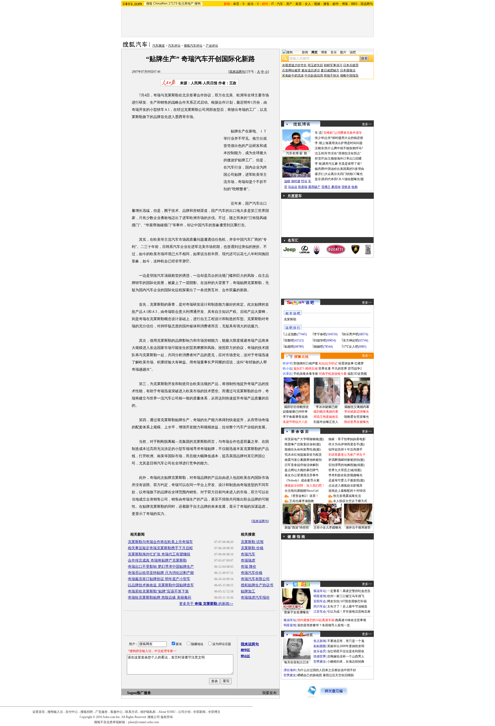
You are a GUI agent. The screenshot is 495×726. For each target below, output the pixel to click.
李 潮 (318, 143)
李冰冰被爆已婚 (326, 407)
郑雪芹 (319, 158)
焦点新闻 (320, 641)
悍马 (304, 181)
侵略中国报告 (349, 75)
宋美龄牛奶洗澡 (293, 75)
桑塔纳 (336, 187)
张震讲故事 (346, 363)
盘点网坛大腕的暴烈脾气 (302, 470)
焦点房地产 (186, 3)
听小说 (287, 368)
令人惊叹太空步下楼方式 (350, 501)
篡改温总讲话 (310, 70)
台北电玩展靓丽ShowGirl (301, 491)
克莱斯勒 (290, 319)
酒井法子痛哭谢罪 (358, 527)
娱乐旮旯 (320, 651)
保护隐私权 (148, 712)
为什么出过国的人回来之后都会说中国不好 (326, 670)
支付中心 (71, 712)
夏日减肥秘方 (330, 70)
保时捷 (295, 181)
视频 (317, 4)
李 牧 (318, 163)
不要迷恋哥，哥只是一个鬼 (345, 641)
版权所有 (167, 717)
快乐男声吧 (350, 334)
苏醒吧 (289, 340)
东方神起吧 (350, 340)
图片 (343, 52)
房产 (289, 4)
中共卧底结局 (313, 75)
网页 (314, 52)
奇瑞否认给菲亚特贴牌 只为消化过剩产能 (161, 573)
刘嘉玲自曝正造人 (326, 422)
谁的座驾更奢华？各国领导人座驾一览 (323, 625)
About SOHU (167, 712)
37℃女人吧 (350, 346)
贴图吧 (289, 346)
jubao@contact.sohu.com (143, 722)
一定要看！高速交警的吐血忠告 (348, 591)
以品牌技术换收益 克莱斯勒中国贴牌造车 (161, 585)
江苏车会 (320, 611)
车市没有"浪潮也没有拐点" (343, 153)
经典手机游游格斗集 (333, 373)
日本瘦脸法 (348, 70)
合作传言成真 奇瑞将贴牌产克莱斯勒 (157, 560)
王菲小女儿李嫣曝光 (327, 527)
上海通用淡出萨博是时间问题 (342, 143)
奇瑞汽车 (248, 554)
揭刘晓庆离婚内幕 (326, 411)
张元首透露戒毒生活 (347, 496)
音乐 (334, 52)
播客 (326, 4)
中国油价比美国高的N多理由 (344, 169)
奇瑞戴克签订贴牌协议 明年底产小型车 (159, 579)
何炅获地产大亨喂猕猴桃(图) (304, 439)
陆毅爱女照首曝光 (356, 417)
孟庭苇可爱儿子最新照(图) (346, 480)
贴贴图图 (320, 646)
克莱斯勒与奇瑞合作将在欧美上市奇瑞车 (160, 542)
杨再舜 (319, 169)
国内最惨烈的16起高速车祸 (315, 620)
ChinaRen (160, 3)
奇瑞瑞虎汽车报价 (255, 597)
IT (272, 4)
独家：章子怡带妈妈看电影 (347, 439)
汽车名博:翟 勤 (296, 153)
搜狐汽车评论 (193, 45)
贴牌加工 (248, 591)
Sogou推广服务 (139, 693)
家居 (298, 4)
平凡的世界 (339, 368)
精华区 (245, 650)
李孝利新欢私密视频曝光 (345, 475)
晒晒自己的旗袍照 (309, 675)
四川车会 (320, 606)
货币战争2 (355, 368)
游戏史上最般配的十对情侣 (347, 491)
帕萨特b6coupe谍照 (296, 164)
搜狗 (197, 3)
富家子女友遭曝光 (296, 612)
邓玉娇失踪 (315, 65)
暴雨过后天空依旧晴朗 (338, 675)
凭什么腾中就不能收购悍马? (344, 148)
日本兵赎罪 (351, 65)
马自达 (292, 187)
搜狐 (149, 3)
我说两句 (366, 4)
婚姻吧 (318, 346)
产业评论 (212, 45)
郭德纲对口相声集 (305, 363)
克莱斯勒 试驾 (252, 542)
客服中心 (116, 712)
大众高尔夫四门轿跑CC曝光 (344, 174)
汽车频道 (158, 45)
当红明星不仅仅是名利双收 (345, 651)
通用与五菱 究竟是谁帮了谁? (341, 163)
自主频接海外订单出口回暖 (343, 158)
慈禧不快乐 (331, 75)
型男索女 (320, 661)
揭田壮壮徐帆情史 (296, 407)
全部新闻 (199, 712)
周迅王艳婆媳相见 (326, 417)
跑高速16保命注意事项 (350, 620)
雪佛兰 (326, 187)
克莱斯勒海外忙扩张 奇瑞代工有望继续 (159, 554)
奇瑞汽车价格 (251, 573)
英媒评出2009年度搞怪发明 (345, 646)
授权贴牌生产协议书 (257, 585)
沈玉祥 (319, 153)
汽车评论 (174, 45)
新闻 (305, 52)
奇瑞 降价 (248, 567)
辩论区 (245, 656)
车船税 (305, 170)
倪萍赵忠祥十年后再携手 (345, 449)
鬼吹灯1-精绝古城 (305, 368)
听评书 (287, 363)
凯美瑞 (302, 187)
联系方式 (131, 712)
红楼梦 (359, 363)
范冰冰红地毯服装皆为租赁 (303, 454)
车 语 (318, 133)
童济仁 (319, 174)
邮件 (336, 4)
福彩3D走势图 (357, 373)
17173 (172, 3)
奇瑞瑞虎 (248, 560)
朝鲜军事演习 (333, 65)
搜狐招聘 (86, 712)
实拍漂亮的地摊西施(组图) (346, 465)
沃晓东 (319, 148)
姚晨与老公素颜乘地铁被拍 (303, 460)
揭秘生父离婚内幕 (356, 407)
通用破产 (314, 187)
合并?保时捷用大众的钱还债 (344, 138)
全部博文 (214, 712)
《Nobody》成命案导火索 (302, 480)
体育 (236, 4)
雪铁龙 (346, 187)
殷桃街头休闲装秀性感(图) (303, 449)
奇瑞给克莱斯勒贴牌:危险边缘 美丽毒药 (159, 597)
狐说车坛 (320, 591)
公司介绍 (184, 712)
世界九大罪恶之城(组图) (344, 470)
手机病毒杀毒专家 (305, 373)
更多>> (367, 124)
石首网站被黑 (291, 70)
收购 (354, 187)
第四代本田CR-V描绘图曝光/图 (342, 179)
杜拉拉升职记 (328, 363)
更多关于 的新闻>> (206, 604)
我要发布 (269, 693)
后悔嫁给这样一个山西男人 (345, 656)
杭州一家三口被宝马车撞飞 (345, 596)
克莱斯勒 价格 (252, 548)
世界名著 (324, 368)
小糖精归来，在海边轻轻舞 (345, 661)
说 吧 (310, 303)
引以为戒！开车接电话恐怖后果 (348, 611)
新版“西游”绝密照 (297, 527)
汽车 (280, 4)
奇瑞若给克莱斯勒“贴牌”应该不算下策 (158, 591)
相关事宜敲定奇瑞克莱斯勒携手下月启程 (160, 548)
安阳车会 (320, 601)
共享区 (287, 373)
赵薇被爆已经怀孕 (295, 411)
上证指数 (291, 334)
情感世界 (320, 656)
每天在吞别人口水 (296, 662)
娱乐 (251, 4)
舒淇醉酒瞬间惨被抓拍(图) (346, 460)
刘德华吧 (320, 340)
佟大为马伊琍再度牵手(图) (346, 444)
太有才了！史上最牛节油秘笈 (347, 606)
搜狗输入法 (55, 712)
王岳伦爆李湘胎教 (301, 501)
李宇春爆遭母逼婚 (295, 417)
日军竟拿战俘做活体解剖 (302, 465)
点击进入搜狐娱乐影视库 (345, 485)
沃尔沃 (302, 175)
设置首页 (38, 712)
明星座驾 (320, 596)
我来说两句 (237, 71)
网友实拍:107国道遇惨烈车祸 (347, 601)
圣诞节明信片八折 (295, 422)
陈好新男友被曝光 (356, 422)
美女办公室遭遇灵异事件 (302, 475)
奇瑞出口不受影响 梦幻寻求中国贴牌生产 (161, 567)
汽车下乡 (290, 175)
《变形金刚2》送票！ (304, 496)
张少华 (319, 138)
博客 (345, 4)
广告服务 (101, 712)
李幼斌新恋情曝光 (356, 411)
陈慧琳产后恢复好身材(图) (303, 444)
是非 (318, 179)
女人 (308, 4)
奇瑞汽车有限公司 (255, 579)
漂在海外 (290, 670)
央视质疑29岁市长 (294, 65)
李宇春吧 (320, 334)
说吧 (353, 52)
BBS (354, 4)
